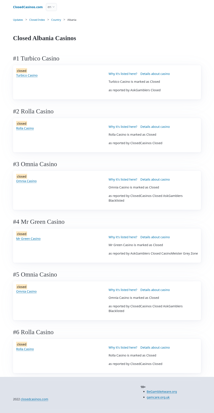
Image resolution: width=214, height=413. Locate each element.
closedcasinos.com (34, 399)
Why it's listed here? (123, 74)
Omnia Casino (26, 181)
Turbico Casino (27, 75)
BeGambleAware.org (162, 391)
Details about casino (155, 74)
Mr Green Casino (28, 238)
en (49, 7)
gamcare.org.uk (158, 397)
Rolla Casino (25, 128)
